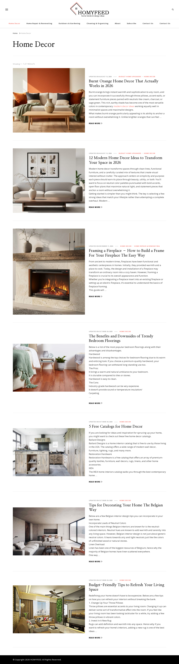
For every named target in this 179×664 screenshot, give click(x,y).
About (118, 23)
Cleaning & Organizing (98, 23)
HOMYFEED (35, 659)
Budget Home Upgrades (130, 77)
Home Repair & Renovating (39, 23)
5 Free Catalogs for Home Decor (116, 426)
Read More (94, 123)
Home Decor (14, 23)
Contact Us (148, 23)
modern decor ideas (123, 106)
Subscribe (131, 23)
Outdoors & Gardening (69, 23)
